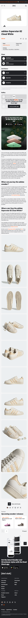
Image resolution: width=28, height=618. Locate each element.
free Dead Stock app (16, 195)
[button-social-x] (20, 507)
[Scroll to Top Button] (25, 543)
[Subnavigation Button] (2, 6)
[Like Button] (26, 39)
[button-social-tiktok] (18, 507)
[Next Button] (6, 531)
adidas (14, 163)
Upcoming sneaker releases (12, 514)
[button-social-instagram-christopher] (7, 507)
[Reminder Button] (23, 39)
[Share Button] (20, 39)
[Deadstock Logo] (14, 6)
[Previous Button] (2, 531)
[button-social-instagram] (10, 507)
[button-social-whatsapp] (15, 507)
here (22, 229)
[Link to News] (4, 6)
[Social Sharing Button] (9, 504)
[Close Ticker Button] (26, 2)
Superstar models (11, 229)
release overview (14, 226)
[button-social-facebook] (12, 507)
